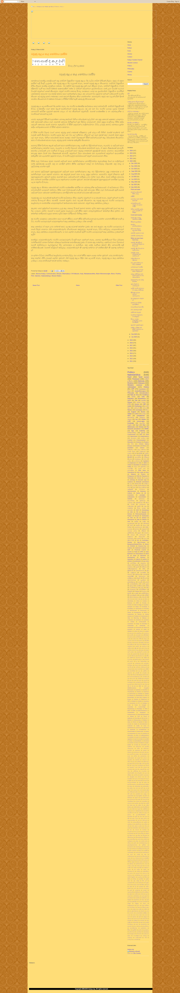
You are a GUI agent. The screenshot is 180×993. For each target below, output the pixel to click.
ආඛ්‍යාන (145, 757)
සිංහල (147, 410)
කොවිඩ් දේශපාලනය (137, 235)
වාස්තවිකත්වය (136, 896)
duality (137, 725)
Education (130, 442)
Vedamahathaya (46, 276)
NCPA (133, 710)
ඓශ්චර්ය (136, 775)
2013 (131, 356)
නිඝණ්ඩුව (131, 833)
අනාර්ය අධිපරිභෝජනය (136, 225)
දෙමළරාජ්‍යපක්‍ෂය (131, 820)
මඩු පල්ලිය (137, 869)
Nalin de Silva (134, 395)
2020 (131, 161)
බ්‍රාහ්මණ (137, 860)
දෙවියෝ (136, 408)
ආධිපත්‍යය (130, 567)
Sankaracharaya (131, 714)
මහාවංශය (144, 873)
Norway (130, 514)
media (129, 406)
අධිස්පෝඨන (138, 746)
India (143, 396)
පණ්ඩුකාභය (130, 841)
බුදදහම (133, 861)
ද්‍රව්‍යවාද (137, 529)
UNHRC (146, 429)
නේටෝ (139, 839)
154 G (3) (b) (138, 599)
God (137, 425)
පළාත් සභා (142, 468)
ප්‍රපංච (141, 659)
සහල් (137, 924)
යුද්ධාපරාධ (130, 672)
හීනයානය (139, 933)
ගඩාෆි (141, 788)
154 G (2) (131, 540)
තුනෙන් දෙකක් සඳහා (137, 325)
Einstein (137, 445)
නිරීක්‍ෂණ (146, 457)
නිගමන (147, 831)
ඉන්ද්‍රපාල (145, 638)
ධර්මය (145, 826)
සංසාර (145, 914)
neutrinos (145, 733)
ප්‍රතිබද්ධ (136, 659)
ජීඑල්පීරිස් (145, 807)
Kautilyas (144, 703)
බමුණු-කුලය (138, 459)
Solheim (132, 716)
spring (130, 740)
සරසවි (135, 680)
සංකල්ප (130, 453)
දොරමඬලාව (130, 824)
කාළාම (138, 644)
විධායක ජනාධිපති (143, 901)
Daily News (142, 470)
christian (132, 621)
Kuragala (144, 705)
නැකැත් (141, 831)
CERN (137, 602)
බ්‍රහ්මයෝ (131, 860)
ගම (146, 788)
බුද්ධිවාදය (131, 863)
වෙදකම (134, 909)
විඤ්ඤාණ (130, 591)
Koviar (129, 705)
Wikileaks (144, 618)
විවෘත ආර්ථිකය (145, 905)
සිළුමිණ (145, 682)
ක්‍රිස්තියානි (130, 570)
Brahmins (143, 491)
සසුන (141, 922)
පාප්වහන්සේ (146, 846)
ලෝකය (145, 890)
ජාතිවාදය (137, 574)
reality (129, 466)
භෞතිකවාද (139, 585)
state (138, 519)
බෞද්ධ (144, 413)
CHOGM (132, 546)
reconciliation (142, 497)
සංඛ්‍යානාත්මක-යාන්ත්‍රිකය (141, 912)
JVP (132, 389)
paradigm (142, 495)
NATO (129, 710)
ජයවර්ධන (130, 650)
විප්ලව (144, 903)
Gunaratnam (132, 703)
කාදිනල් (142, 642)
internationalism (144, 393)
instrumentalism (131, 731)
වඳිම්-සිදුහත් (137, 892)
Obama (129, 612)
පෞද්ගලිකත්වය (134, 584)
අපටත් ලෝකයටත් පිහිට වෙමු (136, 193)
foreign (137, 623)
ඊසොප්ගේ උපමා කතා (134, 767)
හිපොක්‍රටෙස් (132, 933)
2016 (131, 348)
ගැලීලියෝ (130, 648)
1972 (145, 686)
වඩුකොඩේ (133, 589)
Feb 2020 (134, 334)
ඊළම (139, 523)
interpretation (131, 627)
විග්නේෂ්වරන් (131, 897)
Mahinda (141, 381)
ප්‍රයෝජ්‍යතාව (130, 846)
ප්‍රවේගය (131, 661)
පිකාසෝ (135, 848)
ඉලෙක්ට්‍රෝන (131, 523)
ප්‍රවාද (130, 459)
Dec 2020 (134, 163)
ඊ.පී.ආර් (147, 765)
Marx (144, 425)
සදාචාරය (134, 916)
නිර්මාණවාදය (130, 837)
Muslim (143, 412)
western (147, 631)
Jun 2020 (134, 179)
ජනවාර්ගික (144, 801)
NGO (129, 415)
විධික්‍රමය (137, 903)
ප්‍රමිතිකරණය (131, 533)
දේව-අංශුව (144, 820)
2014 (131, 353)
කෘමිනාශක (140, 784)
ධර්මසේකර (141, 654)
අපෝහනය (146, 633)
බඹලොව (137, 665)
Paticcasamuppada (140, 514)
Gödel (135, 604)
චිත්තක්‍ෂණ (130, 797)
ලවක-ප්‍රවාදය (146, 888)
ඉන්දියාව (146, 483)
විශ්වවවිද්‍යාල (132, 907)
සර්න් (140, 680)
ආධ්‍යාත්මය (130, 759)
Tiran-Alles (137, 718)
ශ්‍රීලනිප (129, 593)
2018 (131, 343)
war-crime (146, 561)
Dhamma (131, 695)
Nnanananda (143, 610)
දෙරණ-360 (131, 576)
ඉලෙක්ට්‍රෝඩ (140, 765)
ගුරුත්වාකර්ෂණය (142, 485)
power (137, 737)
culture (137, 413)
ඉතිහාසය (144, 567)
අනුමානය (130, 752)
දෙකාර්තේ (135, 654)
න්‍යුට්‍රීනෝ (144, 529)
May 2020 (134, 182)
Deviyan (59, 273)
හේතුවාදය (130, 937)
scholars (141, 739)
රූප (135, 886)
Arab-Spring (130, 600)
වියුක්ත (130, 425)
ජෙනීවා (147, 453)
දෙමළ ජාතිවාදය (141, 449)
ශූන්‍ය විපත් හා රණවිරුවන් (135, 285)
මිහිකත (134, 878)
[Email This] (56, 271)
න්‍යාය (147, 827)
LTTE (129, 404)
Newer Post (36, 285)
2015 (131, 350)
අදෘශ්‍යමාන (131, 633)
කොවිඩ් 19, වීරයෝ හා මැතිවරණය (137, 249)
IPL (139, 703)
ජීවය (129, 809)
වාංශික (141, 894)
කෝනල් (137, 646)
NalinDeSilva (134, 375)
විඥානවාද (130, 536)
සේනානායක (132, 931)
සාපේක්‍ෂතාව (130, 682)
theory (141, 631)
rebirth (145, 629)
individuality (142, 625)
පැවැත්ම (140, 582)
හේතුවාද (145, 935)
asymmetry (146, 619)
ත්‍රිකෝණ (139, 810)
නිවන (147, 502)
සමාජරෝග (144, 918)
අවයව (129, 756)
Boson (147, 544)
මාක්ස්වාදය (142, 451)
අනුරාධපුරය (136, 752)
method (145, 627)
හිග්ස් (141, 684)
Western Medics (56, 276)
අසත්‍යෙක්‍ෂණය (131, 757)
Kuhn (147, 472)
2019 (131, 340)
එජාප (131, 525)
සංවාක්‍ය (140, 914)
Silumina (140, 614)
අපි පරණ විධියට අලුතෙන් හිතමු (136, 229)
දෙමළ (131, 455)
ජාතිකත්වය (131, 449)
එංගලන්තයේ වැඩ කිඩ (137, 307)
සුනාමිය (140, 930)
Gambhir (140, 701)
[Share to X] (60, 271)
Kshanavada (139, 608)
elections (144, 464)
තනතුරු (129, 810)
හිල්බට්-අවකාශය (134, 597)
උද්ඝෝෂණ (130, 769)
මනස (144, 408)
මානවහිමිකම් (132, 670)
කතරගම (139, 776)
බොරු (145, 863)
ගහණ (140, 790)
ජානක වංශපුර (141, 402)
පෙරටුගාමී (130, 663)
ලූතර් (131, 890)
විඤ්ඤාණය (140, 674)
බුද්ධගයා (147, 861)
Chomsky (144, 602)
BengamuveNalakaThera (135, 544)
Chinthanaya (138, 406)
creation (136, 723)
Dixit (146, 695)
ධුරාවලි (129, 827)
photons (130, 561)
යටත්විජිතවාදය (133, 587)
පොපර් (147, 582)
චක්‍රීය (135, 648)
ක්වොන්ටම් (131, 417)
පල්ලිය (134, 843)
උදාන (136, 769)
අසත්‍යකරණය (143, 756)
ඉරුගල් (133, 765)
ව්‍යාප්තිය (136, 894)
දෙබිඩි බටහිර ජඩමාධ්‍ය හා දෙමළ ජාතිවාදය (137, 289)
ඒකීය (143, 568)
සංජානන (138, 538)
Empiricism (133, 463)
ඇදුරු (133, 761)
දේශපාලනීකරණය (137, 822)
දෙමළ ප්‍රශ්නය (144, 818)
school (135, 631)
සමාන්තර (130, 920)
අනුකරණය (137, 750)
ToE (142, 718)
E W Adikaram (75, 273)
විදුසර (129, 391)
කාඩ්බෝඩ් (140, 780)
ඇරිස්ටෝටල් (146, 761)
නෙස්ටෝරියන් (132, 839)
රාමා (130, 884)
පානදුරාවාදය (138, 846)
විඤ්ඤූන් (137, 591)
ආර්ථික (136, 521)
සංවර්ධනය (137, 461)
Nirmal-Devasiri (133, 610)
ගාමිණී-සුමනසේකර (133, 791)
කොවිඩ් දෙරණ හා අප (137, 233)
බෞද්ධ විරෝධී (137, 669)
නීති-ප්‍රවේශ (146, 837)
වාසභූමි (129, 896)
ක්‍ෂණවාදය (136, 642)
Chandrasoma (131, 691)
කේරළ (130, 786)
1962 (140, 686)
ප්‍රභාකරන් (146, 659)
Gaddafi (134, 701)
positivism (131, 737)
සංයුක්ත (136, 593)
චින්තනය (142, 417)
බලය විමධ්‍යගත (136, 858)
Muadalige (139, 708)
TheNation (136, 616)
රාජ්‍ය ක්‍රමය (146, 882)
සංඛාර (129, 914)
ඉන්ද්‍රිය (144, 521)
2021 (131, 158)
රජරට (145, 459)
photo (137, 735)
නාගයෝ (137, 829)
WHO (145, 463)
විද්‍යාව (143, 899)
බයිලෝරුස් (144, 856)
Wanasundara (137, 720)
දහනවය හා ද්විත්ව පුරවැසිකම (136, 303)
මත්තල (145, 869)
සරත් (130, 680)
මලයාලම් (138, 873)
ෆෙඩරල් (129, 939)
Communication (51, 273)
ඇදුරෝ (137, 567)
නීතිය (147, 655)
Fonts (129, 51)
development (131, 557)
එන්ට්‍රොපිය (139, 773)
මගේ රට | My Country (134, 953)
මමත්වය (139, 871)
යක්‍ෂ (145, 506)
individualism (131, 625)
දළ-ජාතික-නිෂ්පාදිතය (141, 814)
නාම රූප (136, 831)
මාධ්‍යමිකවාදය (137, 875)
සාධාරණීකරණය (133, 928)
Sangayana (143, 712)
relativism (130, 631)
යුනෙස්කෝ (130, 882)
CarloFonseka (132, 434)
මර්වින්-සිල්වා (146, 871)
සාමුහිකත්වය (143, 928)
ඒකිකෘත (129, 775)
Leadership (130, 706)
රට (135, 882)
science (142, 447)
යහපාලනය (143, 534)
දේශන (129, 822)
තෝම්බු (140, 812)
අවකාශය (131, 636)
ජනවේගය (130, 803)
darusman (143, 555)
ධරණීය (145, 824)
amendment (138, 619)
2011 (131, 361)
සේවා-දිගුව (139, 931)
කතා (146, 776)
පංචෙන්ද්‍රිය (130, 468)
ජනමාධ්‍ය (130, 574)
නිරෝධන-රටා (141, 655)
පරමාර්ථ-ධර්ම (144, 841)
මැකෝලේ (140, 877)
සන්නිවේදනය (145, 593)
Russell (137, 515)
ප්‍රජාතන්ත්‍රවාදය (131, 582)
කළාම (147, 778)
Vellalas (143, 419)
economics (131, 495)
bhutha (134, 722)
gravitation (130, 447)
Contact (130, 57)
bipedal (140, 722)
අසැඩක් (139, 757)
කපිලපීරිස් (146, 640)
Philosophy (131, 69)
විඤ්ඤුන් (129, 899)
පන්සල (137, 841)
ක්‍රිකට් (130, 780)
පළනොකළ (130, 659)
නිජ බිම (137, 833)
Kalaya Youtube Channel (135, 60)
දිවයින (134, 396)
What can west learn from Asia (137, 239)
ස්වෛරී (145, 680)
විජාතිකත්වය (144, 897)
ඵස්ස (145, 854)
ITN (137, 512)
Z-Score (139, 478)
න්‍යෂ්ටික (142, 827)
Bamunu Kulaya (41, 273)
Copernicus (146, 691)
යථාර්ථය (143, 438)
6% (138, 540)
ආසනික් (143, 400)
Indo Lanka (140, 472)
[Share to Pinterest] (63, 271)
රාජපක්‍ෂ (140, 882)
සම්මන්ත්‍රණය (133, 595)
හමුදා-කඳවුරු (146, 931)
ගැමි (141, 791)
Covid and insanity (136, 215)
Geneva (130, 402)
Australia (144, 600)
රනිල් (147, 587)
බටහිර (132, 504)
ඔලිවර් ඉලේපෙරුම (144, 775)
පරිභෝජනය (138, 657)
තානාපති (145, 810)
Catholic (130, 493)
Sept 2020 (134, 171)
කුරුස (145, 782)
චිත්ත (146, 795)
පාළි (130, 848)
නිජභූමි (138, 578)
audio (134, 555)
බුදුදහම (139, 533)
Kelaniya (138, 442)
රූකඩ (130, 886)
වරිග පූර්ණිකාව (145, 892)
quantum (138, 629)
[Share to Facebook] (62, 271)
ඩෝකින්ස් (145, 809)
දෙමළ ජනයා (135, 818)
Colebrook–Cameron (141, 548)
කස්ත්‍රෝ (142, 778)
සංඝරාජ (133, 678)
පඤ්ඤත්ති (130, 489)
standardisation (138, 740)
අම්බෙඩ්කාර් (144, 754)
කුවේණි (129, 784)
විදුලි (148, 899)
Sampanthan (131, 614)
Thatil (135, 551)
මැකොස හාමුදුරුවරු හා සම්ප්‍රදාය (136, 315)
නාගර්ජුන (144, 829)
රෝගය (129, 461)
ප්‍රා (136, 661)
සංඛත (147, 911)
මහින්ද (147, 585)
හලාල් (145, 538)
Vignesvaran (133, 436)
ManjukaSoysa (131, 708)
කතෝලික (130, 778)
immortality (144, 623)
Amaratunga (145, 510)
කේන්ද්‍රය (147, 784)
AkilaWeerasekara (132, 688)
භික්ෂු (140, 867)
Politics (130, 66)
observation (130, 735)
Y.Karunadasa (139, 553)
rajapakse (130, 739)
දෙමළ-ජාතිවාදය (142, 487)
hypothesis (132, 729)
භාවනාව (146, 533)
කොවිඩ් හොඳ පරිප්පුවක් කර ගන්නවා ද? (136, 254)
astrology (132, 479)
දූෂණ (146, 816)
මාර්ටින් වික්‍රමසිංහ (132, 877)
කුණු (140, 782)
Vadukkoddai (144, 616)
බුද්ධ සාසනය (140, 861)
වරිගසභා (134, 674)
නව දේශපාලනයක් (136, 309)
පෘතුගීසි (145, 850)
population (130, 629)
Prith (32, 276)
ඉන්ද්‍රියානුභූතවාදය (132, 568)
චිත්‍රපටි (136, 797)
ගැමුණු (145, 791)
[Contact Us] (49, 43)
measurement (132, 733)
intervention (139, 627)
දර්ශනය (129, 814)
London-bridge (142, 706)
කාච (135, 780)
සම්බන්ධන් (146, 678)
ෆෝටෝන (144, 597)
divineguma (131, 519)
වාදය (146, 894)
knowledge (131, 423)
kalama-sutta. (140, 731)
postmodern (137, 561)
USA (140, 463)
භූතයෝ (132, 585)
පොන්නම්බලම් (145, 852)
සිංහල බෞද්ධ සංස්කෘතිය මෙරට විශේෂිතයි (136, 320)
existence (130, 481)
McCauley (146, 608)
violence (142, 742)
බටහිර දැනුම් (145, 584)
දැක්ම (136, 816)
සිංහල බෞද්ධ (141, 508)
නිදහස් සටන (132, 835)
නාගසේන (130, 831)
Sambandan (145, 515)
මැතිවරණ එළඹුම (136, 312)
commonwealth (142, 621)
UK (145, 493)
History (130, 74)
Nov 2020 (134, 166)
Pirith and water (135, 189)
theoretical (146, 740)
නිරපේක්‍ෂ (145, 835)
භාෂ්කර (135, 867)
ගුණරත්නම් (137, 793)
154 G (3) (130, 599)
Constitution (142, 389)
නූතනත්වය (144, 466)
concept (129, 723)
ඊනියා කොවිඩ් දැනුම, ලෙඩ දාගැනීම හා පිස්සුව (137, 210)
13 (135, 453)
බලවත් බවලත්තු (132, 134)
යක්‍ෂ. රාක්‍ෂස (136, 880)
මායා (139, 670)
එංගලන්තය (144, 771)
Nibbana (133, 474)
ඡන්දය (139, 799)
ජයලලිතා (136, 803)
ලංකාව (134, 888)
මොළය (133, 534)
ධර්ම (129, 826)
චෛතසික (143, 572)
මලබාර (131, 873)
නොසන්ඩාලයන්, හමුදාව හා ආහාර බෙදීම (136, 204)
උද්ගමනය (130, 640)
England (133, 412)
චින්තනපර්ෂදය (132, 432)
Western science (133, 63)
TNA (136, 400)
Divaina (130, 383)
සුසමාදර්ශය (146, 930)
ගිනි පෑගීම (130, 793)
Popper (130, 515)
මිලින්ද (129, 878)
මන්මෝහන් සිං (131, 871)
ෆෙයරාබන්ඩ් (136, 939)
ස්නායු (139, 926)
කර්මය (130, 642)
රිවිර (132, 444)
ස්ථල (135, 926)
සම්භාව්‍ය (129, 918)
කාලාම (145, 780)
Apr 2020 (134, 184)
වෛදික (140, 909)
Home (78, 285)
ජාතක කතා (132, 805)
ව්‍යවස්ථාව (142, 489)
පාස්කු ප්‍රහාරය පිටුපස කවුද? (136, 102)
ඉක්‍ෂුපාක (131, 763)
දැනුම (134, 487)
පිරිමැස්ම (141, 848)
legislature (130, 559)
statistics (144, 519)
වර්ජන (129, 674)
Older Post (119, 285)
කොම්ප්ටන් (130, 646)
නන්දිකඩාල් (131, 578)
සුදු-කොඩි (130, 684)
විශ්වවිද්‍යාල (131, 538)
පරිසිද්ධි (145, 657)
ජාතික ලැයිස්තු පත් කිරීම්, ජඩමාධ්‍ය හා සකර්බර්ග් (137, 329)
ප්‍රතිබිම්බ (144, 844)
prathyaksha (131, 497)
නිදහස (142, 833)
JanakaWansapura (140, 391)
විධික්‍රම (129, 903)
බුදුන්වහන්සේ (139, 863)
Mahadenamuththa (89, 273)
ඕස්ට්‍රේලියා (132, 776)
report (135, 739)
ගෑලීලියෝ (133, 572)
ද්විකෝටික (130, 816)
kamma (147, 731)
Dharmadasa (66, 273)
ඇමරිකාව (139, 761)
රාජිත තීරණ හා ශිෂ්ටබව (135, 259)
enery (145, 725)
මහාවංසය (130, 875)
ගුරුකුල (145, 793)
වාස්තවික (130, 508)
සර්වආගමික (135, 922)
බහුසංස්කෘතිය (144, 665)
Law (136, 419)
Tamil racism (143, 377)
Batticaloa (130, 602)
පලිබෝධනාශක (132, 580)
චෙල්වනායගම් (138, 527)
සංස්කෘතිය (138, 455)
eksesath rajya (142, 479)
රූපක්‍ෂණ (141, 886)
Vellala (129, 413)
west (129, 521)
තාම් (135, 812)
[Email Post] (51, 271)
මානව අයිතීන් (146, 669)
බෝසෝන (130, 669)
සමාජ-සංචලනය (136, 918)
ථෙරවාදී (144, 574)
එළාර (145, 773)
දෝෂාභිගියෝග (138, 824)
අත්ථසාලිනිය (144, 744)
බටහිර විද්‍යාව (131, 451)
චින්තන (130, 527)
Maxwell (144, 512)
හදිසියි (132, 196)
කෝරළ (131, 788)
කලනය (136, 778)
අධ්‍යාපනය (133, 438)
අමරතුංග (137, 754)
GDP (129, 549)
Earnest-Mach (131, 697)
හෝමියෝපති (138, 937)
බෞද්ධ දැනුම (140, 865)
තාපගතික (130, 812)
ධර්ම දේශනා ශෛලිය (137, 826)
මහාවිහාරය (142, 504)
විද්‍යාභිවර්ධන (136, 899)
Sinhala (141, 427)
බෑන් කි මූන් (130, 667)
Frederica (136, 699)
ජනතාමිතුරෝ (131, 801)
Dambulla (140, 693)
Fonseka (130, 604)
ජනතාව (138, 801)
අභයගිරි (131, 754)
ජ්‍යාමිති (147, 803)
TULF (138, 716)
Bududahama (142, 398)
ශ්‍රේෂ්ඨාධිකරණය (135, 911)
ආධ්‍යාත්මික (138, 457)
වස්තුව (130, 894)
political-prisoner (145, 735)
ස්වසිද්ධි (146, 595)
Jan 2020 (134, 337)
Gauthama (146, 701)
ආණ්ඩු (129, 638)
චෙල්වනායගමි (132, 799)
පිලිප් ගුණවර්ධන (133, 850)
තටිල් (129, 487)
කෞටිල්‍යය (144, 646)
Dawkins (147, 693)
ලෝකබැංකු (137, 890)
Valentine (37, 276)
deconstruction (143, 723)
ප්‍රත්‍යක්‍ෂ (143, 432)
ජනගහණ (145, 799)
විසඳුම (138, 907)
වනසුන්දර (144, 672)
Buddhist (145, 689)
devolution (136, 464)
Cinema (130, 71)
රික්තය (143, 884)
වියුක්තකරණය (131, 905)
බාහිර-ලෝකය (144, 860)
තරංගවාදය (136, 650)
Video (129, 618)
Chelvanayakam (141, 440)
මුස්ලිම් (139, 506)
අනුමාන (145, 750)
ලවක (139, 888)
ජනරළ (145, 648)
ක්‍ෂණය (138, 525)
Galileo (138, 493)
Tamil (147, 434)
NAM (146, 708)
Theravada (131, 478)
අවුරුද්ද (136, 565)
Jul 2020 (134, 176)
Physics (143, 474)
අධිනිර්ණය (130, 746)
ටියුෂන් (138, 809)
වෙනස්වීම (144, 676)
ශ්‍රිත (128, 911)
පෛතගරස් (137, 852)
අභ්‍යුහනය (143, 563)
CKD (131, 512)
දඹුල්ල (145, 812)
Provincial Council (140, 549)
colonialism (132, 387)
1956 (145, 455)
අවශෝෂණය (131, 500)
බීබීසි (129, 861)
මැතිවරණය (131, 506)
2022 (131, 156)
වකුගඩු (130, 419)
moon (139, 733)
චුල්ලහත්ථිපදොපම (144, 797)
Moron (113, 273)
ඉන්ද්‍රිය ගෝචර (142, 763)
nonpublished (141, 415)
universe (131, 742)
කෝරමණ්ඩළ (146, 786)
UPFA (141, 551)
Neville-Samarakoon (142, 710)
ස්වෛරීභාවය (146, 926)
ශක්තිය (145, 909)
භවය (146, 865)
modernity (142, 431)
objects (138, 559)
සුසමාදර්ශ (130, 510)
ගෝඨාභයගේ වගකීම (137, 267)
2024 (131, 150)
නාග (131, 829)
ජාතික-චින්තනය (137, 807)
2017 (131, 345)
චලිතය (140, 648)
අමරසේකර (138, 635)
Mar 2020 (134, 187)
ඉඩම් (136, 763)
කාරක (147, 642)
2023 (131, 153)
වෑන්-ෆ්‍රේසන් (144, 896)
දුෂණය (129, 654)
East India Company (142, 697)
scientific (147, 739)
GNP (129, 701)
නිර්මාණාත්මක (138, 837)
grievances (146, 727)
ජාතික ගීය (140, 805)
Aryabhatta (138, 689)
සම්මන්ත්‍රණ (131, 470)
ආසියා (129, 761)
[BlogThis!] (58, 271)
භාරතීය (129, 867)
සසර (140, 595)
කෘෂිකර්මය (144, 644)
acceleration (130, 619)
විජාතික (137, 897)
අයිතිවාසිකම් (146, 635)
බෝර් (137, 667)
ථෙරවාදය (130, 502)
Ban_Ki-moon (141, 542)
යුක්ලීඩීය (145, 670)
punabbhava (144, 737)
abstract (144, 517)
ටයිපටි (133, 809)
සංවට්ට (134, 914)
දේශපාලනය (142, 576)
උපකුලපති (141, 769)
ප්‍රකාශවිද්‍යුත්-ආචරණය (132, 844)
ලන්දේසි (137, 672)
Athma (137, 600)
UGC (131, 517)
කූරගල (134, 784)
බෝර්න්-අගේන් (143, 667)
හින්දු (146, 684)
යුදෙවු (142, 587)
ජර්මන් (142, 803)
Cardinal (130, 440)
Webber (145, 720)
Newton (130, 410)
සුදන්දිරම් (134, 930)
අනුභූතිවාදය (139, 633)
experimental (131, 727)
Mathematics (131, 427)
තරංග (134, 810)
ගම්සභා (129, 790)
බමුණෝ (138, 856)
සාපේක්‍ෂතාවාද (138, 682)
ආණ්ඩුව (134, 638)
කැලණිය (142, 423)
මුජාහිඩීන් (141, 878)
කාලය (144, 525)
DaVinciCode (132, 693)
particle (145, 559)
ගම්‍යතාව (135, 790)
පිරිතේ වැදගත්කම (136, 222)
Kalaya (130, 48)
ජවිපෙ (135, 466)
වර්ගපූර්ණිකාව (143, 589)
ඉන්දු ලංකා (132, 485)
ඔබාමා (135, 640)
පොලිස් (138, 854)
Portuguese (131, 476)
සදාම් (140, 916)
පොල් (131, 854)
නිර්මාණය (133, 655)
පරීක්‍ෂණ (143, 531)
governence (139, 727)
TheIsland (135, 379)
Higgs (140, 604)
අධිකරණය (142, 498)
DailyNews (131, 398)
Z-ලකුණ (146, 478)
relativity (130, 498)
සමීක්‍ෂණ (136, 920)
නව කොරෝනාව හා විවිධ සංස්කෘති (137, 263)
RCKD (145, 612)
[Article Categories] (44, 43)
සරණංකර (142, 920)
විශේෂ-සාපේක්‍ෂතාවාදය (134, 676)
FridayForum (144, 699)
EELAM (130, 457)
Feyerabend (131, 472)
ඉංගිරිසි (139, 638)
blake (145, 722)
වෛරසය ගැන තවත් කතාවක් (137, 199)
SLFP (129, 400)
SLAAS (130, 551)
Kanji (81, 273)
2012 (131, 358)
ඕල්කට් (140, 640)
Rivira (144, 445)
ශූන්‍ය (129, 678)
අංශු (131, 483)
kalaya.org (131, 949)
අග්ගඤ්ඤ (136, 744)
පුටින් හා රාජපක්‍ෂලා (133, 111)
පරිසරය (129, 843)
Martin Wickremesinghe (103, 273)
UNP (144, 404)
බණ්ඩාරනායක (131, 856)
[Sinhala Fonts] (39, 43)
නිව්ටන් (145, 578)
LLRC (129, 421)
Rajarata (144, 476)
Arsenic (137, 404)
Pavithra (118, 273)
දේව (139, 820)
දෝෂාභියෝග (139, 502)
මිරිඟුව (145, 877)
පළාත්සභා (143, 580)
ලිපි (128, 93)
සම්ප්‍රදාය (145, 916)
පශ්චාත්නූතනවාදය (143, 843)
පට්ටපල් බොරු (132, 531)
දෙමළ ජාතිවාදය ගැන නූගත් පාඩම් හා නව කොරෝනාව (137, 275)
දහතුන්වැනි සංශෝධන (142, 652)
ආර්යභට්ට (144, 759)
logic (132, 431)
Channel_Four (142, 546)
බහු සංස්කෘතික (145, 858)
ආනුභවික (137, 759)
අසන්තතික (137, 636)
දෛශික (145, 822)
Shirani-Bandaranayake (143, 714)
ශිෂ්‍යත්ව (142, 911)
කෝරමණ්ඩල (137, 786)
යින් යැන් (144, 880)
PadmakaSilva (131, 712)
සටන (129, 916)
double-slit (130, 725)
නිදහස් (147, 833)
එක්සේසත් (146, 523)
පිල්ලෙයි (147, 848)
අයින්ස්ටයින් (137, 483)
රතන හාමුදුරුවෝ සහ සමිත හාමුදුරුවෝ (137, 270)
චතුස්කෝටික (130, 795)
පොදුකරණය (138, 663)
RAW (138, 476)
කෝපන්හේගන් (140, 570)
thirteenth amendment (142, 481)
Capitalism (146, 461)
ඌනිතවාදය (135, 771)
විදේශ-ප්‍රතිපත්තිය (133, 901)
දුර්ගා (141, 816)
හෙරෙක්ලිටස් (136, 935)
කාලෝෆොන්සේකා (132, 782)
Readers (146, 442)
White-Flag (136, 618)
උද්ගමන (145, 767)
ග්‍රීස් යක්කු (146, 790)
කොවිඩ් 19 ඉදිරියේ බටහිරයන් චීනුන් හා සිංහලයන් (137, 244)
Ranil (129, 377)
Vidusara (141, 383)
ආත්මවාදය (144, 565)
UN (137, 517)
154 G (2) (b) (132, 686)
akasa (129, 722)
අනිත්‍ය (138, 748)
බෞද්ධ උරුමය (131, 865)
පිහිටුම (140, 850)
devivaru (142, 557)
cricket (129, 464)
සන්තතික (140, 678)
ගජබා (136, 788)
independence (145, 436)
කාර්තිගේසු (131, 644)
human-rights (141, 421)
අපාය (147, 752)
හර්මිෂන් (136, 684)
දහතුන (142, 650)
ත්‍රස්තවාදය (142, 500)
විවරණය (147, 674)
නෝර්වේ (145, 839)
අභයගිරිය (131, 635)
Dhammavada (139, 695)
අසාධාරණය (144, 636)
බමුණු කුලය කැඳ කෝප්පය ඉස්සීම (136, 218)
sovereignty (138, 410)
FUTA (140, 453)
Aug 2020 (134, 174)
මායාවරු (145, 875)
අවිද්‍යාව (130, 565)
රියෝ (147, 884)
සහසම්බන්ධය (144, 924)
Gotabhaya (145, 395)
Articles (130, 54)
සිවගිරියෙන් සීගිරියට (133, 123)
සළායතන (130, 926)
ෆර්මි (146, 937)
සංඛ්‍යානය (131, 912)
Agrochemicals (132, 491)
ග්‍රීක (148, 570)
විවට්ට (137, 905)
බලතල (129, 858)
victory (136, 742)
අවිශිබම (135, 756)
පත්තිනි (131, 657)
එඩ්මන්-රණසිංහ (131, 773)
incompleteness (142, 729)
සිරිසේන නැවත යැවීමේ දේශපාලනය (135, 294)
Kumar (136, 705)
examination (130, 623)
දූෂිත (129, 818)
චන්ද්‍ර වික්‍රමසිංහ (139, 795)
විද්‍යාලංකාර (142, 536)
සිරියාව (129, 930)
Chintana (139, 691)
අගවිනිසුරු (133, 563)
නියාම (139, 835)
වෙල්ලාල (144, 591)
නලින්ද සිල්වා (136, 827)
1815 (137, 510)
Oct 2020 (134, 168)
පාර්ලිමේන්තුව (143, 661)
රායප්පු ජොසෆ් (136, 884)
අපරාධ (142, 752)
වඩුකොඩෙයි (130, 892)
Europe (129, 699)
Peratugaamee (137, 612)
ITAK (140, 434)
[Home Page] (33, 43)
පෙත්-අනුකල (130, 852)
